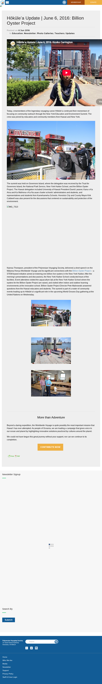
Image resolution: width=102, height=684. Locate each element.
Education (17, 33)
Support (5, 670)
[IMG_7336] (51, 350)
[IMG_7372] (51, 383)
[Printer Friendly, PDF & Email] (14, 456)
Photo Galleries (45, 33)
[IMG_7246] (51, 313)
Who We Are (7, 660)
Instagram (36, 648)
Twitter (31, 648)
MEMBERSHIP (76, 2)
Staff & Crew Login (9, 677)
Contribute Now (50, 447)
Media (4, 664)
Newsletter (30, 33)
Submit (56, 641)
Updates (70, 33)
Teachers (59, 33)
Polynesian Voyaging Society (2, 2)
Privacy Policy (7, 674)
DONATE (93, 2)
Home (4, 657)
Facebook (26, 648)
